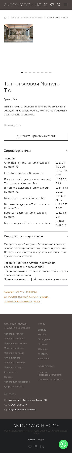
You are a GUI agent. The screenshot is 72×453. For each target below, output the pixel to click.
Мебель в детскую (14, 353)
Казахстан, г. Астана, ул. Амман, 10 (27, 400)
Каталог (42, 335)
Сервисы (43, 349)
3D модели (44, 339)
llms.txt (36, 433)
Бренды (42, 330)
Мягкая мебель (12, 358)
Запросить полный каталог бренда (26, 297)
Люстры (8, 377)
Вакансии (43, 359)
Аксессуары (11, 372)
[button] (22, 72)
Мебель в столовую (14, 363)
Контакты (43, 354)
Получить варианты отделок (22, 302)
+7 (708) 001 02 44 (17, 405)
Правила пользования (50, 380)
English (41, 440)
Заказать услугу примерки (20, 292)
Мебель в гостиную (14, 339)
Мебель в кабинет (14, 348)
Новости (42, 344)
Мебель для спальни (15, 343)
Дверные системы (14, 387)
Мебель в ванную (13, 367)
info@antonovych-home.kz (22, 410)
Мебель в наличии (14, 334)
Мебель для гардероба (17, 382)
